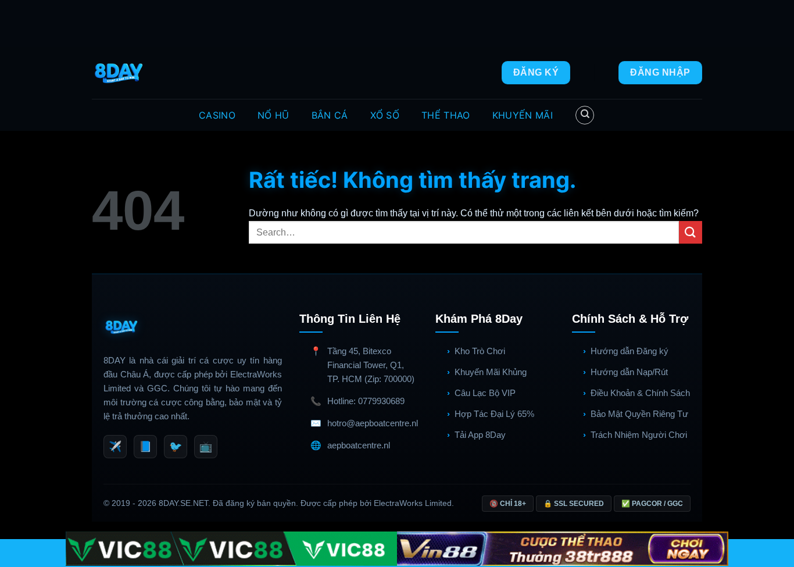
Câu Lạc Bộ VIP (485, 393)
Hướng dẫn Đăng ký (629, 351)
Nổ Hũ (273, 115)
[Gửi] (690, 232)
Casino (217, 115)
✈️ (115, 446)
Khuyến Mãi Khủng (491, 372)
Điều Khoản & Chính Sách (640, 393)
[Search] (584, 115)
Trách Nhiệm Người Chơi (639, 435)
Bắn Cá (330, 115)
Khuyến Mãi (522, 115)
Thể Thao (445, 115)
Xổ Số (385, 115)
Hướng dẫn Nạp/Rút (629, 372)
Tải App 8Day (480, 435)
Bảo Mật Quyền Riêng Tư (639, 414)
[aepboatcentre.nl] (120, 73)
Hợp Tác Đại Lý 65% (494, 414)
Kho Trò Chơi (480, 351)
